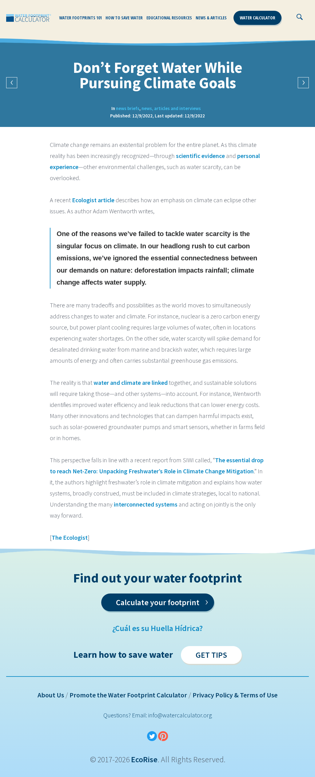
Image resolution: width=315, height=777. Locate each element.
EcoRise (144, 759)
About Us (51, 695)
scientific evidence (200, 156)
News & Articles (211, 18)
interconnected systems (145, 504)
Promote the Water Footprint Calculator (128, 695)
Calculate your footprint (162, 601)
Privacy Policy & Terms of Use (235, 695)
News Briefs (127, 108)
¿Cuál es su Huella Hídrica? (157, 628)
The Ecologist (70, 537)
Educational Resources (169, 18)
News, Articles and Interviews (171, 108)
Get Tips (211, 655)
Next (303, 82)
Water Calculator (257, 18)
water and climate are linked (131, 382)
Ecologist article (93, 200)
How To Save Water (124, 18)
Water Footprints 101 (80, 18)
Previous (11, 82)
